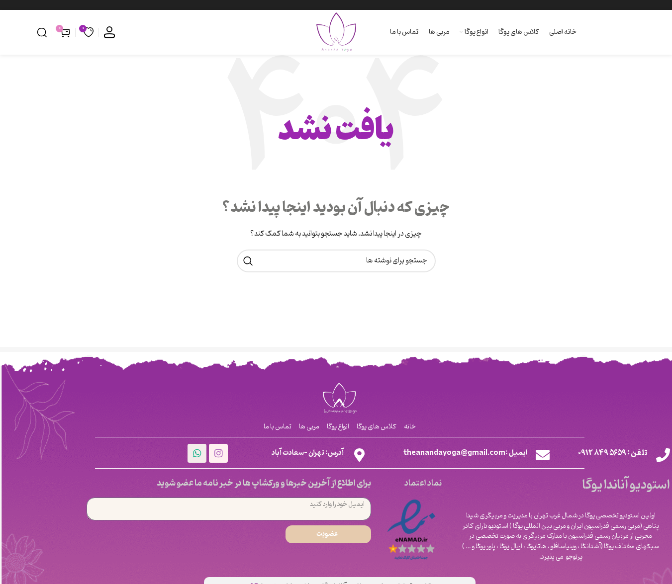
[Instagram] (218, 453)
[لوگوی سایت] (336, 32)
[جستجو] (42, 32)
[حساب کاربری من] (109, 32)
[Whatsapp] (197, 453)
